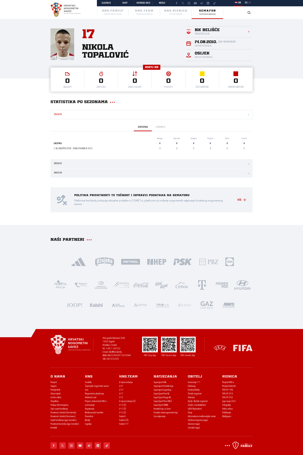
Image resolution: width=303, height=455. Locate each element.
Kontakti (53, 428)
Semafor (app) (194, 428)
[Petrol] (131, 261)
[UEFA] (220, 347)
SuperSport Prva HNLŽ (163, 401)
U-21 (121, 386)
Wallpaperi (226, 416)
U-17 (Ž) (122, 409)
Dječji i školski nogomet (198, 401)
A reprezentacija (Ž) (127, 401)
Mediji (162, 3)
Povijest (53, 382)
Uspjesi (53, 386)
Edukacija (192, 386)
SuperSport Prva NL (161, 394)
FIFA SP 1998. (227, 390)
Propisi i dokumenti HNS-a (96, 401)
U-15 (121, 397)
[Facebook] (176, 3)
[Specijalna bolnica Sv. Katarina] (185, 304)
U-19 (121, 390)
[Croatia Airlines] (121, 284)
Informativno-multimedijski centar (202, 416)
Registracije (89, 409)
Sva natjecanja (159, 416)
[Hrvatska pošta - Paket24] (81, 284)
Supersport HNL (160, 382)
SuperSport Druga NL (162, 397)
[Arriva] (140, 304)
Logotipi (88, 424)
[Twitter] (183, 3)
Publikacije (226, 413)
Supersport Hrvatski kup (163, 386)
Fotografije (226, 405)
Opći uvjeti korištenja (59, 409)
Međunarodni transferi (94, 413)
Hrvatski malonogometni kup (166, 413)
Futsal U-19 (123, 424)
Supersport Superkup (162, 390)
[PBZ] (209, 261)
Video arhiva (227, 409)
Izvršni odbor (55, 397)
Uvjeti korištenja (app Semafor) (63, 420)
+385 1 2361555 (113, 348)
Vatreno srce (143, 3)
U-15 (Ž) (122, 413)
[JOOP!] (74, 304)
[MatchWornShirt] (229, 304)
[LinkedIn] (208, 3)
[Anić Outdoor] (118, 304)
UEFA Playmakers (195, 409)
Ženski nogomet (195, 394)
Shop (125, 3)
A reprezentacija (126, 382)
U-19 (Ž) (122, 405)
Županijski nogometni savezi (97, 386)
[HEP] (157, 261)
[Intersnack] (162, 284)
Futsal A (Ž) (123, 420)
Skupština (54, 401)
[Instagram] (189, 3)
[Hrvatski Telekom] (202, 284)
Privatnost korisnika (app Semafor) (64, 424)
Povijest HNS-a (228, 382)
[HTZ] (60, 284)
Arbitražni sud (90, 397)
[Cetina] (182, 284)
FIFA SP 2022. (227, 397)
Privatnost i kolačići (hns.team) (62, 416)
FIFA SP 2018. (227, 394)
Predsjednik (55, 390)
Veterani (191, 397)
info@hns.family (115, 352)
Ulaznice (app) (194, 424)
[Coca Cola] (141, 284)
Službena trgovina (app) (198, 420)
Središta (88, 382)
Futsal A (122, 416)
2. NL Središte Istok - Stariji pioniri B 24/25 (73, 148)
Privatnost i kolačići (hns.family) (63, 413)
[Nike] (78, 261)
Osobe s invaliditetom (197, 405)
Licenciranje (90, 405)
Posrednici (89, 416)
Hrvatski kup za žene (162, 409)
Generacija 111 (194, 382)
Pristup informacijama (59, 405)
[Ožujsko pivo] (105, 261)
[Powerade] (222, 284)
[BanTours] (163, 304)
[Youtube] (195, 3)
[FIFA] (242, 347)
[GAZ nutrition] (207, 304)
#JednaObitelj (193, 390)
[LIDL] (230, 261)
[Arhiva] (249, 13)
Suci (86, 390)
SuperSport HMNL (161, 405)
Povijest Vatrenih (229, 386)
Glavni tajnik (55, 394)
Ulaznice (106, 3)
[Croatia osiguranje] (101, 284)
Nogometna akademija (94, 394)
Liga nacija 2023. (229, 401)
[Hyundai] (242, 284)
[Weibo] (202, 3)
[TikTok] (214, 3)
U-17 (121, 394)
